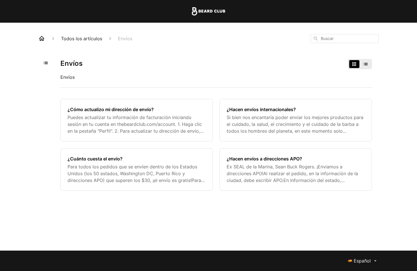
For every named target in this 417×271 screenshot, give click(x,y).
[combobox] (345, 38)
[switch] (360, 64)
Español (362, 261)
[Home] (41, 38)
